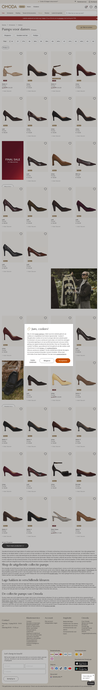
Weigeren (47, 361)
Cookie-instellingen (32, 361)
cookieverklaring (52, 348)
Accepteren (63, 361)
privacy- (42, 348)
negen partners (39, 334)
